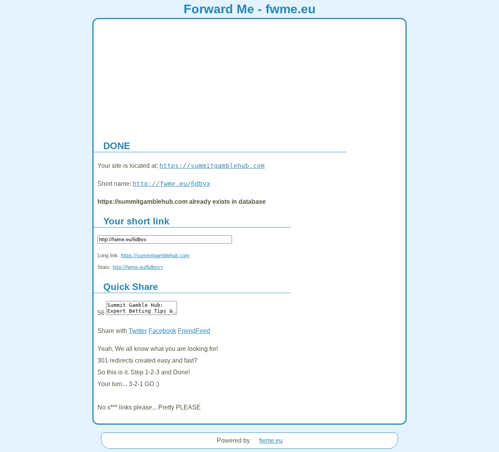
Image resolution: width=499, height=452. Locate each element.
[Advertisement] (249, 77)
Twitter (138, 330)
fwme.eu (271, 440)
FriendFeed (194, 330)
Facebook (162, 330)
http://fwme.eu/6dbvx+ (138, 267)
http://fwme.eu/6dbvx (172, 183)
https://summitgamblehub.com (212, 165)
